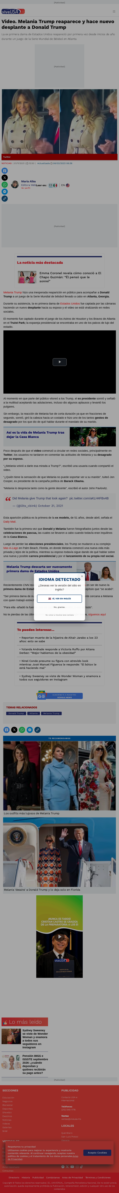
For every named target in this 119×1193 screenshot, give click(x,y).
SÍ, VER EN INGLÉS (60, 598)
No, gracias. (59, 607)
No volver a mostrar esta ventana (60, 615)
